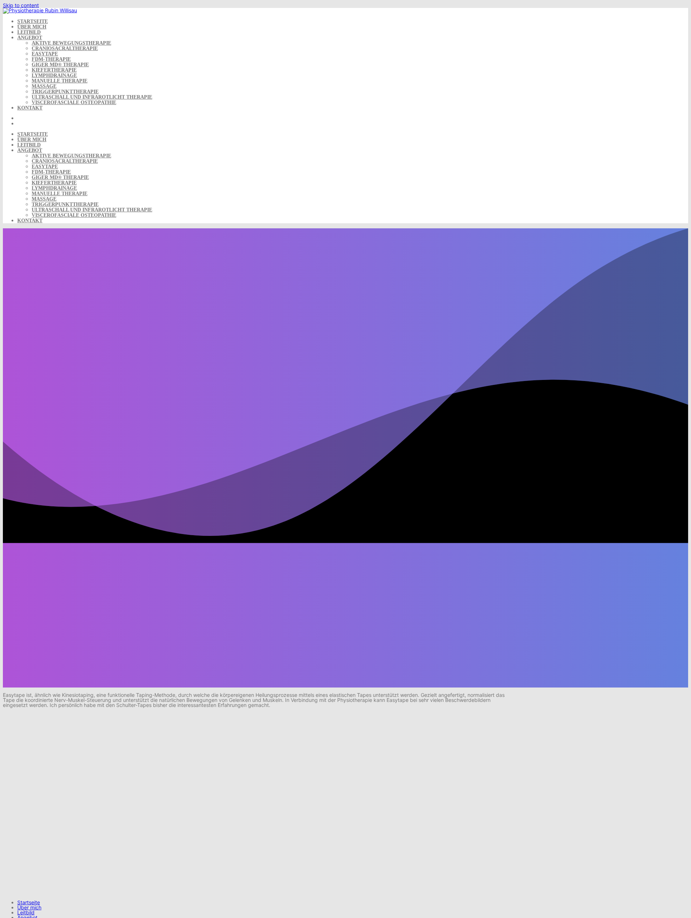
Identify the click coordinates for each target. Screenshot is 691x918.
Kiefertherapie (54, 70)
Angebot (29, 37)
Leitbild (29, 32)
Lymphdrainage (54, 75)
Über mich (31, 27)
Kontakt (29, 108)
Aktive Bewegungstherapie (71, 43)
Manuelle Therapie (59, 81)
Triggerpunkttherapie (65, 91)
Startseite (32, 21)
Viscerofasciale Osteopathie (74, 102)
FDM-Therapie (51, 59)
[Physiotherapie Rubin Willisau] (40, 10)
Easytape (45, 54)
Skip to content (21, 5)
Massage (44, 86)
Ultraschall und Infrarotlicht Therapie (92, 97)
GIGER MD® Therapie (60, 64)
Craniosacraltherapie (65, 48)
